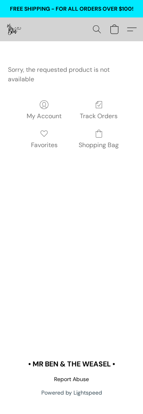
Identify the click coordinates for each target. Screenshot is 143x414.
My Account (44, 116)
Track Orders (99, 116)
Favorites (44, 145)
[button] (14, 29)
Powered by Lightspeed (71, 392)
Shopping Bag (99, 145)
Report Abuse (71, 379)
